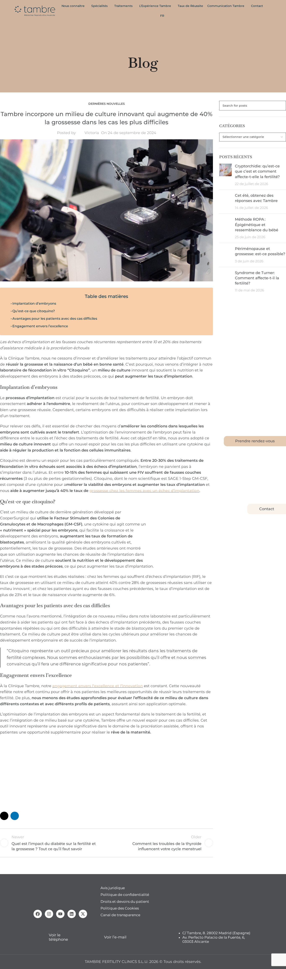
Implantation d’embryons (34, 303)
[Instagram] (49, 914)
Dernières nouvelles (106, 104)
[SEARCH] (281, 105)
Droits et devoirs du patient (124, 901)
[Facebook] (37, 914)
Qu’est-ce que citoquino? (33, 311)
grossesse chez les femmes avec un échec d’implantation (144, 490)
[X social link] (4, 816)
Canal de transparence (120, 915)
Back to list (106, 843)
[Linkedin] (71, 914)
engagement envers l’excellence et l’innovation (97, 686)
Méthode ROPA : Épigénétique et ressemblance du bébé (256, 224)
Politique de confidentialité (124, 895)
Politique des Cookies (119, 908)
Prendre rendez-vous (255, 441)
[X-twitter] (83, 914)
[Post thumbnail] (225, 175)
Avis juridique (112, 888)
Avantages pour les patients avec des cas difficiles (54, 318)
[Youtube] (60, 914)
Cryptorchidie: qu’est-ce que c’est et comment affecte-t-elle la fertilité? (257, 171)
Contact (266, 509)
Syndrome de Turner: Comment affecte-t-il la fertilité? (257, 278)
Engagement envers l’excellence (40, 326)
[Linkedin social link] (14, 816)
